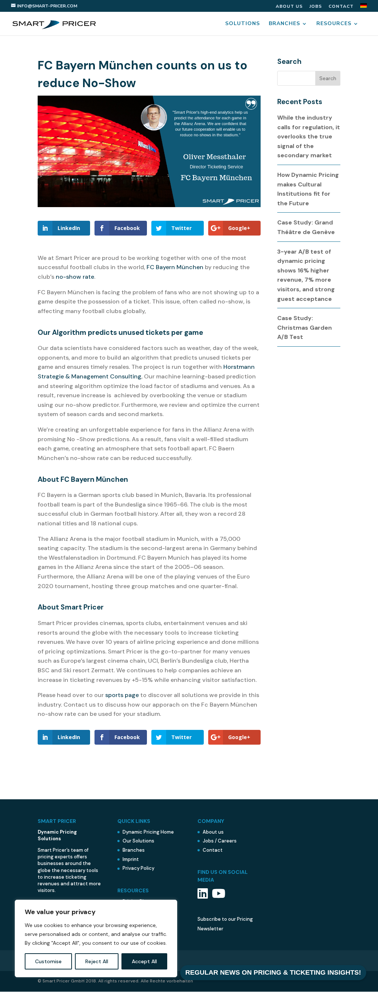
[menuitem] (363, 7)
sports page (122, 695)
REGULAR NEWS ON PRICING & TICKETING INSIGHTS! (273, 972)
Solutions (242, 24)
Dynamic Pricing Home (148, 832)
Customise (48, 961)
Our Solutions (138, 841)
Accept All (144, 961)
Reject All (96, 961)
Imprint (131, 859)
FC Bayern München (175, 267)
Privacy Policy (138, 868)
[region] (96, 938)
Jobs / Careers (220, 841)
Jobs (315, 6)
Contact (341, 6)
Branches (284, 24)
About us (289, 6)
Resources (333, 24)
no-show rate (75, 277)
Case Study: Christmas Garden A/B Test (304, 327)
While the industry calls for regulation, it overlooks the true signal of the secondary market (308, 136)
